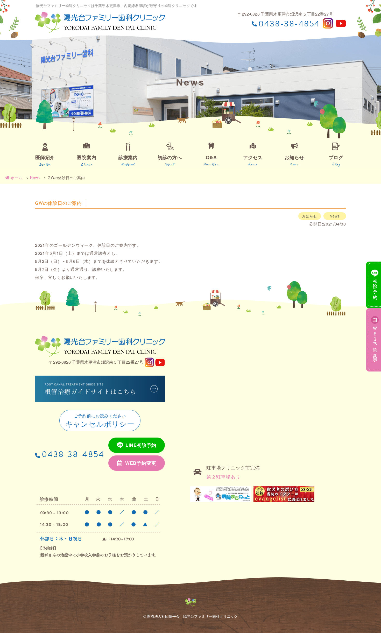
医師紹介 (45, 157)
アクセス (253, 157)
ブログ (336, 157)
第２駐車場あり (223, 476)
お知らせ (294, 157)
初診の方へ (170, 157)
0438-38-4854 (73, 454)
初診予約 (375, 289)
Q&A (211, 157)
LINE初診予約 (140, 445)
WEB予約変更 (140, 463)
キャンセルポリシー (100, 421)
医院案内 (86, 157)
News (335, 216)
